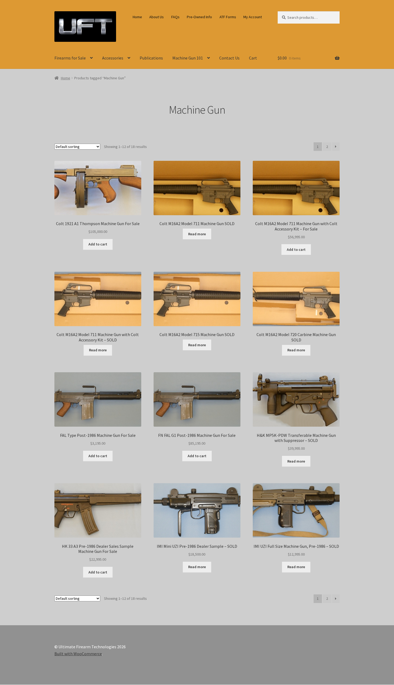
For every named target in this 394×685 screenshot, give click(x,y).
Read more (197, 234)
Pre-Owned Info (199, 16)
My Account (252, 16)
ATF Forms (228, 16)
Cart (253, 58)
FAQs (175, 16)
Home (137, 16)
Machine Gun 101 (187, 58)
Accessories (112, 58)
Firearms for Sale (70, 58)
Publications (151, 58)
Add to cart (97, 244)
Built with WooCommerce (78, 653)
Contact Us (229, 58)
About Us (156, 16)
